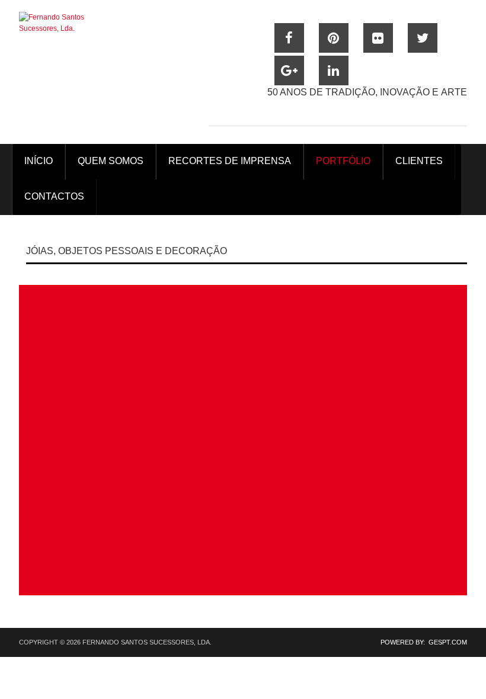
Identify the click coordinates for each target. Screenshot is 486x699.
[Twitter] (422, 38)
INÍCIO (38, 161)
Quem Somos (110, 161)
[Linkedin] (333, 70)
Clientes (419, 161)
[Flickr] (378, 38)
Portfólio (343, 161)
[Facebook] (289, 38)
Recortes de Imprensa (229, 161)
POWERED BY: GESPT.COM (420, 642)
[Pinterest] (333, 38)
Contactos (54, 196)
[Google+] (289, 70)
